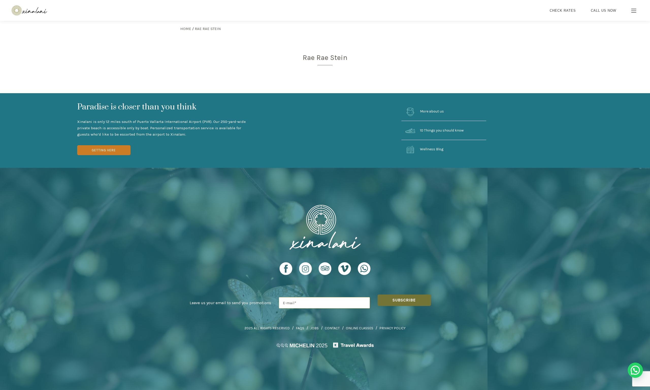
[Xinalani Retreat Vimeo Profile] (344, 271)
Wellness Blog (431, 149)
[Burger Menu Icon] (634, 11)
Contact (332, 328)
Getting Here (104, 150)
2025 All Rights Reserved (267, 328)
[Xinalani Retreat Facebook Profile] (286, 271)
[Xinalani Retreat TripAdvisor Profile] (325, 271)
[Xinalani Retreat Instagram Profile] (305, 271)
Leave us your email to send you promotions (230, 302)
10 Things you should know (441, 130)
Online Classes (359, 328)
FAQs (300, 328)
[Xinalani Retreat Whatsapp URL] (364, 268)
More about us (431, 111)
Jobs (314, 328)
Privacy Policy (392, 328)
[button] (635, 370)
